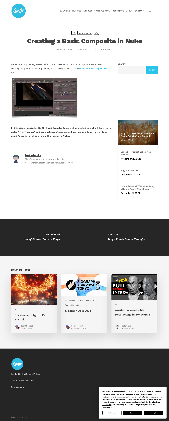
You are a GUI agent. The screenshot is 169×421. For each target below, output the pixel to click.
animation (73, 300)
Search (121, 63)
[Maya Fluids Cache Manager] (126, 237)
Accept (153, 413)
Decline (132, 413)
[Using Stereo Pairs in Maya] (42, 237)
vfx (96, 33)
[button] (156, 11)
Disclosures (17, 387)
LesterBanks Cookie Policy (25, 374)
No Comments (102, 49)
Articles (81, 300)
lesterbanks (66, 49)
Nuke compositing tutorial (93, 68)
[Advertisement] (138, 96)
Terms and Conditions (23, 380)
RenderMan (70, 305)
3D (74, 33)
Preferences (112, 413)
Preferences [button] (107, 407)
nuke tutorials (85, 33)
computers (91, 300)
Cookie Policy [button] (107, 405)
